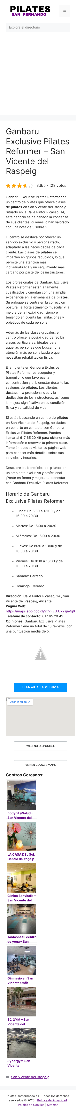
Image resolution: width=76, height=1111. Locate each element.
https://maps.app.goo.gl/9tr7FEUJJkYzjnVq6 (40, 611)
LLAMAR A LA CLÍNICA (40, 687)
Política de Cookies (31, 1105)
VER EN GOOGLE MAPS (40, 764)
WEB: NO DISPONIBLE (40, 745)
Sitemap (52, 1105)
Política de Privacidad (52, 1100)
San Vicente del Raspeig (30, 1077)
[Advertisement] (38, 76)
